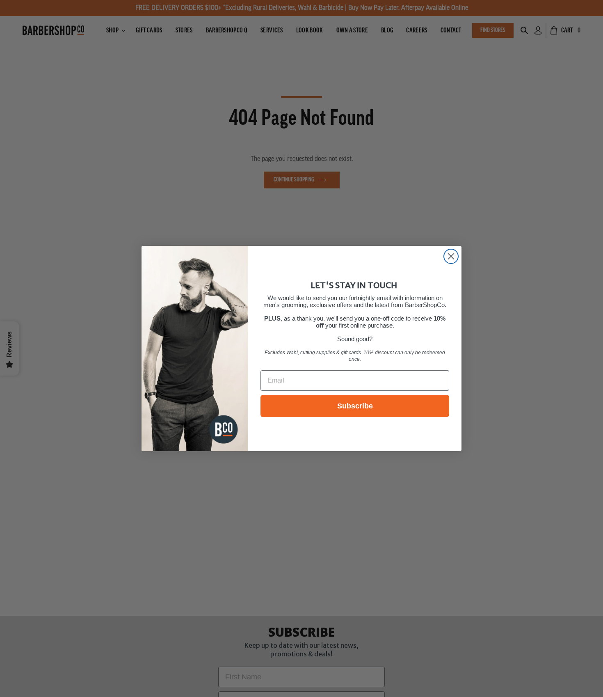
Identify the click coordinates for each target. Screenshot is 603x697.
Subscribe (355, 406)
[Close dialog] (451, 256)
